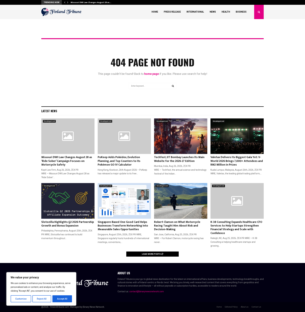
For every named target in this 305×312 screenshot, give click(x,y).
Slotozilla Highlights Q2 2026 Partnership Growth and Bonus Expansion (67, 224)
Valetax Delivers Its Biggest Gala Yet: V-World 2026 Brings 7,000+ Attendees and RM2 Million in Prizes (236, 161)
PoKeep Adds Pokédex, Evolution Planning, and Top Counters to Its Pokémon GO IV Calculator (119, 161)
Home (155, 12)
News (213, 12)
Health (226, 12)
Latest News (49, 111)
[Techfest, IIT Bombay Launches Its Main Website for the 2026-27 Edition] (180, 136)
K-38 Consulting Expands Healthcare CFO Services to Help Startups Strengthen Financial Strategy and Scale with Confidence (236, 228)
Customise (21, 299)
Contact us (256, 307)
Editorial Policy (231, 307)
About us (244, 307)
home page (151, 73)
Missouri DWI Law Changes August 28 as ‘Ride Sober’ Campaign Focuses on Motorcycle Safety (66, 161)
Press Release (172, 12)
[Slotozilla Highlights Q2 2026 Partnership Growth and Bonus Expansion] (68, 201)
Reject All (42, 299)
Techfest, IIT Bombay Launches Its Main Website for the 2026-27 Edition (179, 159)
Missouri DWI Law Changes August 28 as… (91, 2)
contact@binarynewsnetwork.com (146, 291)
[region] (41, 289)
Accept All (62, 299)
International (195, 12)
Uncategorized (49, 121)
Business (241, 12)
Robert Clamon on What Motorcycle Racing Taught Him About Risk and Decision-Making (177, 226)
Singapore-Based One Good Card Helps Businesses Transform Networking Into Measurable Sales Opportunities (123, 226)
